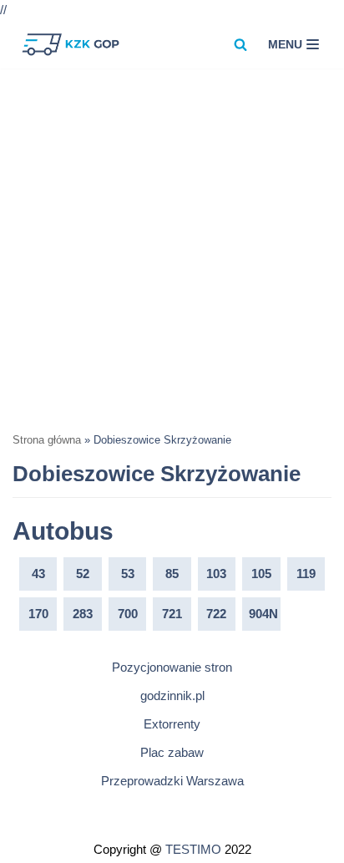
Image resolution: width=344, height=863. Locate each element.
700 (128, 614)
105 (261, 573)
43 (38, 573)
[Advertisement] (172, 249)
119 (306, 573)
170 (38, 614)
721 (172, 614)
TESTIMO (193, 849)
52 (82, 573)
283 (83, 614)
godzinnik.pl (172, 695)
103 (216, 573)
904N (263, 614)
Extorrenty (172, 724)
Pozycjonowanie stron (172, 667)
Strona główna (47, 440)
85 (172, 573)
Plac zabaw (172, 752)
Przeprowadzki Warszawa (172, 781)
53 (127, 573)
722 (216, 614)
